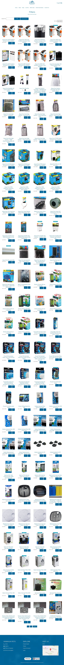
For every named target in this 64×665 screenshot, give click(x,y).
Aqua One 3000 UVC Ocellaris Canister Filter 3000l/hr (55, 41)
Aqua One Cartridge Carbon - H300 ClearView (24, 139)
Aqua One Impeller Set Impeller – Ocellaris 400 (40, 236)
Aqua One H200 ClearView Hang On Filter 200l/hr (24, 188)
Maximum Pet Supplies (26, 662)
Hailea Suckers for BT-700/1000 (55, 453)
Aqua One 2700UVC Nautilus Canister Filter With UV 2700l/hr (40, 41)
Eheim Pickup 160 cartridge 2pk (39, 285)
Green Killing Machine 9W (24, 407)
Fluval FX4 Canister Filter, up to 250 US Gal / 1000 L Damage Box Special (40, 358)
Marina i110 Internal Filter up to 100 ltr (24, 476)
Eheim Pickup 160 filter (55, 284)
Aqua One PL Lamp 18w (8, 260)
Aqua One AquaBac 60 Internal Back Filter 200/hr (8, 90)
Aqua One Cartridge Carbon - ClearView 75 (24, 114)
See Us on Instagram (9, 650)
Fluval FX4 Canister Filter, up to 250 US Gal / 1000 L (24, 357)
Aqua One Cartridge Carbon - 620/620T (8, 114)
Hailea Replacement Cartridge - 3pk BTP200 (8, 453)
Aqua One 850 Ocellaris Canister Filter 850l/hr (24, 64)
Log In (24, 650)
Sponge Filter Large (40, 593)
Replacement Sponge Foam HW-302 (24, 524)
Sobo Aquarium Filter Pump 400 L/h (55, 547)
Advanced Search (24, 18)
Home (16, 7)
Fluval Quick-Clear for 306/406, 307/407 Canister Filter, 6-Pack (24, 383)
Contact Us (47, 7)
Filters (35, 14)
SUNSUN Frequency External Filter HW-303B (55, 616)
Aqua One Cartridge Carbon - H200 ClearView (55, 114)
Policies (24, 646)
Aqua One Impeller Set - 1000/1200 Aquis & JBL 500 (8, 237)
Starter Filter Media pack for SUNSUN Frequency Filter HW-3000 (8, 617)
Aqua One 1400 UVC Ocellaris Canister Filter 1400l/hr (24, 41)
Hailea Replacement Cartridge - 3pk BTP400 (24, 453)
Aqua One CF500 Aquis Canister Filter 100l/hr (24, 164)
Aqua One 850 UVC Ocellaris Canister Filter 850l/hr (40, 65)
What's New (32, 7)
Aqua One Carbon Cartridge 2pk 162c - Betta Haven (55, 90)
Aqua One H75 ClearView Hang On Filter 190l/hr (8, 212)
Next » (35, 626)
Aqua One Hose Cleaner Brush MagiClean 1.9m (24, 212)
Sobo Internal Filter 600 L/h (24, 593)
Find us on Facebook (9, 648)
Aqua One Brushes (24, 88)
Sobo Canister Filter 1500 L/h (40, 570)
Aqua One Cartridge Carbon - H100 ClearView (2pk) (40, 115)
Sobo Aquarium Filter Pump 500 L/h (8, 570)
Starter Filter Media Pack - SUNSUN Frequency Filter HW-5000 (40, 617)
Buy (10, 43)
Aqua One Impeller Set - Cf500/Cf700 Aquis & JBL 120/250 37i (24, 237)
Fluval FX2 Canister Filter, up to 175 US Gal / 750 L (8, 357)
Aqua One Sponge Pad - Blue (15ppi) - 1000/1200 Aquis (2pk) (8, 286)
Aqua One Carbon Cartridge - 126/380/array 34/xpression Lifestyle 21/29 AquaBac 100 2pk (40, 90)
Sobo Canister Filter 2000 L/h (55, 570)
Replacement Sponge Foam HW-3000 (8, 524)
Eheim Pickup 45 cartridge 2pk (39, 309)
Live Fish (27, 7)
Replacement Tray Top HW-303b (55, 524)
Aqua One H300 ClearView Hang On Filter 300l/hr (40, 188)
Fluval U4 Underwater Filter (8, 407)
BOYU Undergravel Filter (24, 284)
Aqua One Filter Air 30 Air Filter (55, 164)
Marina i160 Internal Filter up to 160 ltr (40, 476)
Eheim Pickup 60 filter (24, 331)
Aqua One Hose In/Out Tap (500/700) (40, 212)
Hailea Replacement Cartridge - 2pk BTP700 (56, 430)
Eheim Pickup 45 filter (55, 308)
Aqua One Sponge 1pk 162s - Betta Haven (24, 260)
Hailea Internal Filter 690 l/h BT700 (24, 430)
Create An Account (26, 648)
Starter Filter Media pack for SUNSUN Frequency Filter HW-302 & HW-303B (24, 618)
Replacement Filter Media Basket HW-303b (40, 500)
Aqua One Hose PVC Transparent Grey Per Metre (55, 213)
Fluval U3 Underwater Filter (55, 382)
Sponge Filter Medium (55, 593)
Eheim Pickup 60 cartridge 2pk (8, 332)
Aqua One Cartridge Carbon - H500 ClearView (40, 139)
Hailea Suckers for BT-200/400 (39, 453)
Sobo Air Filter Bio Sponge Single (39, 547)
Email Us (6, 646)
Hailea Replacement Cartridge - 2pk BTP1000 (40, 430)
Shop (23, 7)
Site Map (30, 662)
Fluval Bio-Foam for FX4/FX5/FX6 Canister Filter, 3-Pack (55, 333)
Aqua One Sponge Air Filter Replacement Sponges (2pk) (39, 261)
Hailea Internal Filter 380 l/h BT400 (8, 430)
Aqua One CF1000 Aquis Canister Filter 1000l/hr (55, 139)
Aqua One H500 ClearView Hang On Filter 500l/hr (55, 188)
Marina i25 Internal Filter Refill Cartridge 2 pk (55, 476)
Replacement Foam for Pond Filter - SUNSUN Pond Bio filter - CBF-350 (55, 501)
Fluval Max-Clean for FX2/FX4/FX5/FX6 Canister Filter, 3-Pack (8, 383)
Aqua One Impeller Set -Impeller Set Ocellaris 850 (56, 237)
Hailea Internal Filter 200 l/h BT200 (55, 407)
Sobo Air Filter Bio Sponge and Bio (8, 547)
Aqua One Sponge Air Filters (55, 260)
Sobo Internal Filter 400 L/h (8, 593)
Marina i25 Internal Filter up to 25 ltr (8, 500)
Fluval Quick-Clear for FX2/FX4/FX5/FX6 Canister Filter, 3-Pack (39, 383)
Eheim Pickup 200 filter (24, 308)
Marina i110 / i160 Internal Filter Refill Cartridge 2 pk (8, 476)
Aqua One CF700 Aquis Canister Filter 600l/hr (40, 164)
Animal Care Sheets (39, 7)
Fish (33, 14)
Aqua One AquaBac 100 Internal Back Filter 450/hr (55, 65)
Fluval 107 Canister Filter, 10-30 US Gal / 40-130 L (40, 332)
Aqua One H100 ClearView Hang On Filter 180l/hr (8, 188)
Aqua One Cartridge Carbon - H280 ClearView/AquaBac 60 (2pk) (8, 140)
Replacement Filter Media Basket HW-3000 (24, 500)
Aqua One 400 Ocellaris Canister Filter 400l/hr (8, 64)
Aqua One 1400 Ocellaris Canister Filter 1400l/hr (8, 40)
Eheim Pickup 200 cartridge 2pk (8, 309)
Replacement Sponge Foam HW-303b (39, 524)
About (20, 7)
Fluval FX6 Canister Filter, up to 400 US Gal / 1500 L (55, 357)
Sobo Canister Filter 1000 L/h (24, 570)
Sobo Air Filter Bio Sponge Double (24, 547)
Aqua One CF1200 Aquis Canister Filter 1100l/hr (8, 164)
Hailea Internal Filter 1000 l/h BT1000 (40, 407)
